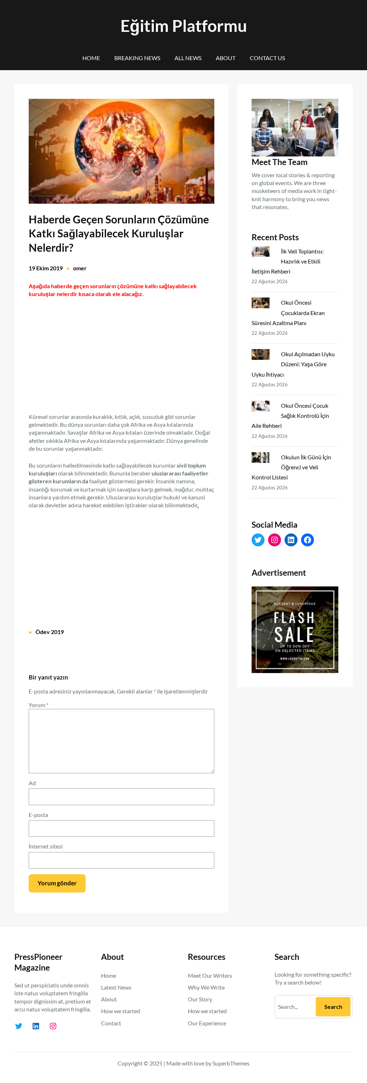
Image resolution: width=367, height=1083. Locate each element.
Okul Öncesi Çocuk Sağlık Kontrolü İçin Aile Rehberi (290, 415)
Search (333, 1006)
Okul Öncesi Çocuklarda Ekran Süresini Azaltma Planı (288, 312)
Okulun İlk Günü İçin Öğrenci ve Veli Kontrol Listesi (291, 467)
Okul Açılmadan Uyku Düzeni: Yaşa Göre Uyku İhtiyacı (293, 363)
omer (80, 268)
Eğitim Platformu (183, 25)
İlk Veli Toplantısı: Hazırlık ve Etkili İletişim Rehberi (288, 261)
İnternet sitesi (46, 846)
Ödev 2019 (49, 631)
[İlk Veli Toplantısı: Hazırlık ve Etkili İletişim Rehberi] (263, 253)
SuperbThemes (231, 1063)
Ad (32, 782)
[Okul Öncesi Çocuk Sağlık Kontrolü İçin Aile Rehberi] (263, 407)
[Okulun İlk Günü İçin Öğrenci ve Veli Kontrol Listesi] (263, 459)
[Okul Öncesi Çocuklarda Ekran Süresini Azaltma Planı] (263, 304)
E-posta (38, 814)
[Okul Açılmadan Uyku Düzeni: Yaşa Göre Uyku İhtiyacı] (263, 356)
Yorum (38, 704)
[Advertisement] (121, 351)
